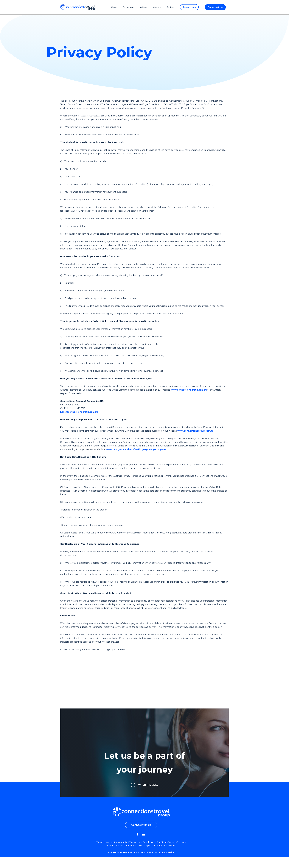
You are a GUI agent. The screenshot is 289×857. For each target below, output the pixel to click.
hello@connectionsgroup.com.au (79, 412)
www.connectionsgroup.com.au (189, 389)
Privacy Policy (166, 852)
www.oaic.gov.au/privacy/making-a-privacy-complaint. (136, 449)
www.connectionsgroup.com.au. (195, 430)
